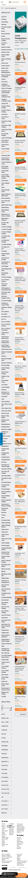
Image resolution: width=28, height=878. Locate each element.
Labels (3, 825)
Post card (11, 830)
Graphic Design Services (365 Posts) (5, 839)
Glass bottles (20, 825)
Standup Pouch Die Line (22, 861)
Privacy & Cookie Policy (7, 857)
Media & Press (20, 842)
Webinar (18, 858)
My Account (19, 854)
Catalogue (19, 855)
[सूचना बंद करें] (25, 869)
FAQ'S (18, 857)
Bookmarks (11, 827)
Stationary (11, 829)
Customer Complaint (21, 862)
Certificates (19, 844)
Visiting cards (20, 824)
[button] (24, 2)
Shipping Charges (18, 70)
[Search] (25, 4)
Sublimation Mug (20, 829)
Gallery (18, 859)
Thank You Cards (20, 826)
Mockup (3, 823)
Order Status (19, 863)
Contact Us (19, 838)
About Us (19, 837)
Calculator (19, 832)
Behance (19, 848)
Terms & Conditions (6, 854)
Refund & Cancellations (7, 861)
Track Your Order (20, 865)
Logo (3, 829)
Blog (18, 845)
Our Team (19, 847)
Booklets (11, 834)
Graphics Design (20, 830)
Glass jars (11, 833)
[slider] (2, 708)
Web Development (21, 828)
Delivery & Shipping (6, 855)
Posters (3, 833)
